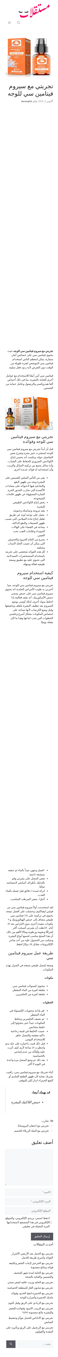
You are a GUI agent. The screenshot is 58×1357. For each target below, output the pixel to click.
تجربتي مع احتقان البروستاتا (33, 1126)
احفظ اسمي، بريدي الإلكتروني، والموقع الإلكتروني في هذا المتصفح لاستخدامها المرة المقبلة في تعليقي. (27, 1222)
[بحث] (10, 1344)
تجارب (45, 1121)
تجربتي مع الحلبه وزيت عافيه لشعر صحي (30, 1282)
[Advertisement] (29, 228)
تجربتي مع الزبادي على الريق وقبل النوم (30, 1303)
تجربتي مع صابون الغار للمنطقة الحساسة (30, 1288)
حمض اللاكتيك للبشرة (25, 1102)
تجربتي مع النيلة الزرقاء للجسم (31, 1131)
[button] (18, 23)
